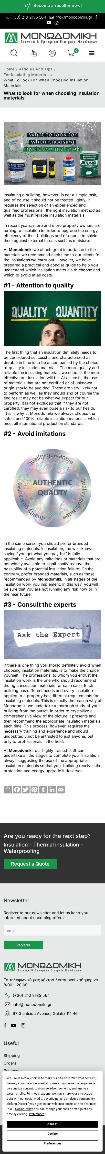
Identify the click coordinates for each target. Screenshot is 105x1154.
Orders (10, 1063)
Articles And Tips (36, 69)
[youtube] (49, 23)
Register (23, 945)
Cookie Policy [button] (23, 1109)
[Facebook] (7, 1025)
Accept (52, 1124)
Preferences (53, 1143)
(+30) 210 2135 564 (28, 17)
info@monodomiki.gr (73, 17)
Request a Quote (30, 864)
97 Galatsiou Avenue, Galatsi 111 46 (45, 1013)
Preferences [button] (36, 1114)
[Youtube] (15, 1025)
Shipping (12, 1055)
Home (9, 69)
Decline (52, 1133)
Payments (12, 1070)
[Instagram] (25, 1025)
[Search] (14, 53)
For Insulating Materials (27, 74)
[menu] (92, 53)
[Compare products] (33, 53)
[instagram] (56, 23)
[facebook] (96, 17)
